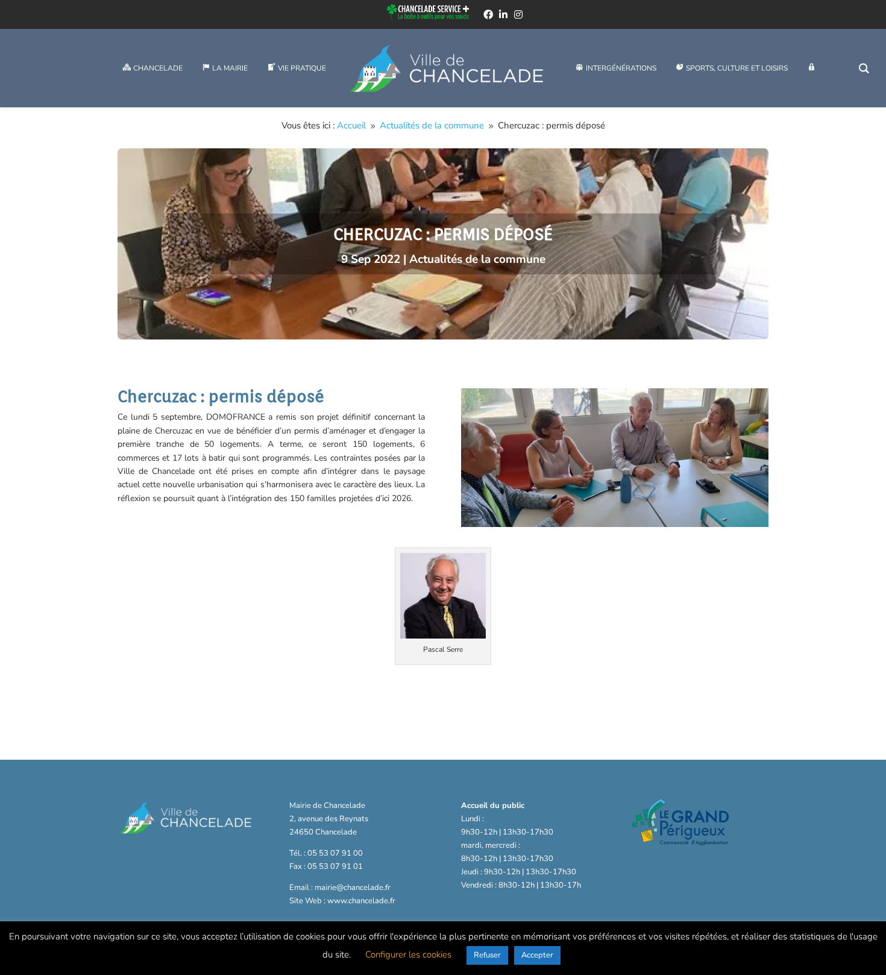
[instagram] (518, 14)
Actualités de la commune (477, 259)
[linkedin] (503, 14)
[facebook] (488, 14)
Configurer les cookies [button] (408, 954)
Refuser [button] (487, 955)
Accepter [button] (537, 955)
